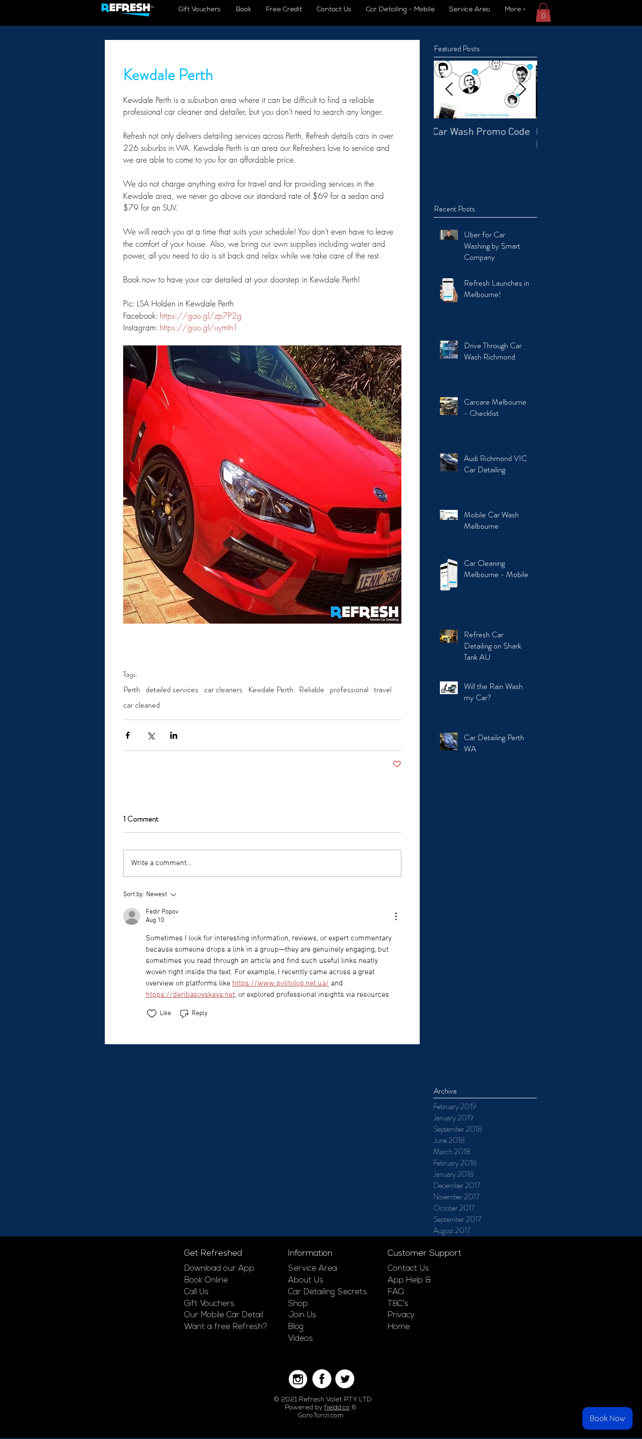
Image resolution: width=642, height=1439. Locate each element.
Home (399, 1327)
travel (382, 690)
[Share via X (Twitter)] (150, 735)
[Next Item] (522, 89)
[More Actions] (395, 916)
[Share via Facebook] (127, 735)
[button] (543, 12)
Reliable (311, 690)
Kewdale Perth (270, 690)
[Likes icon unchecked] (152, 1013)
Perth (131, 690)
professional (349, 690)
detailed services (172, 690)
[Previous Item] (449, 89)
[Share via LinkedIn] (173, 735)
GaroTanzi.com (321, 1415)
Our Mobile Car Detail (223, 1315)
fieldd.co (337, 1407)
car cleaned (141, 705)
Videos (300, 1339)
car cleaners (223, 690)
